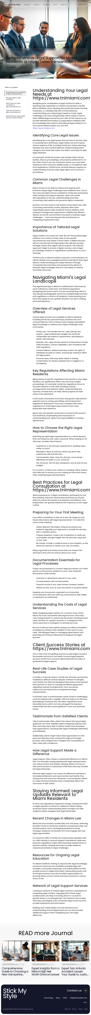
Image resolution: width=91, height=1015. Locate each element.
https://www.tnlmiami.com (44, 128)
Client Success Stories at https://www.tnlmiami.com (13, 111)
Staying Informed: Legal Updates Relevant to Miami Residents (15, 116)
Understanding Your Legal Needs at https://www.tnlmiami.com (16, 93)
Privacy (74, 1009)
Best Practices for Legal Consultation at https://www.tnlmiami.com (13, 104)
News (58, 998)
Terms (80, 1009)
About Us (67, 1009)
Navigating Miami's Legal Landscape (13, 98)
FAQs (65, 998)
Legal (85, 1009)
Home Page (48, 998)
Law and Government (15, 52)
